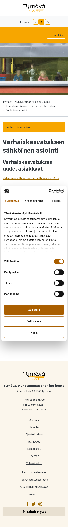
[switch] (59, 272)
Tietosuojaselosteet (34, 472)
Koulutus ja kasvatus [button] (18, 127)
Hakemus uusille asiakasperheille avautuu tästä (31, 178)
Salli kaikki (34, 309)
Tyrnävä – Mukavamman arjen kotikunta (26, 101)
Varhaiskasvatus (45, 106)
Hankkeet (34, 441)
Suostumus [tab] (12, 200)
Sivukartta (34, 493)
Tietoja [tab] (56, 200)
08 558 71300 (36, 399)
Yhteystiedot (34, 463)
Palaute (34, 427)
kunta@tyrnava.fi (34, 404)
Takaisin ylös (36, 511)
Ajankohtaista (34, 434)
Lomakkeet (34, 448)
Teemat (34, 455)
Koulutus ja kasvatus (18, 106)
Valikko (58, 35)
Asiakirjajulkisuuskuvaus (34, 486)
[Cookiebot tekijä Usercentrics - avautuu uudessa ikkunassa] (49, 191)
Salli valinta (34, 321)
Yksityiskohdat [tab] (34, 200)
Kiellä (34, 332)
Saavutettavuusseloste (34, 479)
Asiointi (34, 419)
